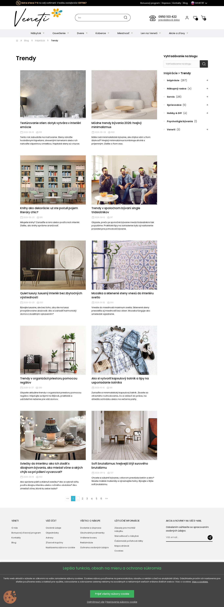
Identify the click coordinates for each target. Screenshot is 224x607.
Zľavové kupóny (54, 542)
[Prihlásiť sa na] (210, 537)
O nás (14, 527)
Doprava (166, 3)
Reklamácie (86, 542)
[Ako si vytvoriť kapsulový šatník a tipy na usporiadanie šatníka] (124, 350)
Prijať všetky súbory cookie (112, 594)
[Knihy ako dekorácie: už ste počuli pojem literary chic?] (53, 180)
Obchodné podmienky (92, 532)
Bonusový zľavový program (26, 532)
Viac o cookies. (200, 581)
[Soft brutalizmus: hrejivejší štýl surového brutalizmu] (124, 435)
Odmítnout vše (95, 602)
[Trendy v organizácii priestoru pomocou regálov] (53, 350)
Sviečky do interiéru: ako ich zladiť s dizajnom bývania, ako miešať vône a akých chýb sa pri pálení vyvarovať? (51, 468)
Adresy (49, 537)
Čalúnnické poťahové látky (128, 540)
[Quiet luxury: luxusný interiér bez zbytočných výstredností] (53, 265)
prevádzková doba (169, 20)
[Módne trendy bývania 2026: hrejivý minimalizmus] (124, 94)
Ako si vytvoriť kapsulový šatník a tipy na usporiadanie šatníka (120, 380)
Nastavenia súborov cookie (60, 547)
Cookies (118, 550)
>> (106, 498)
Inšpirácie (171, 73)
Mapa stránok (121, 545)
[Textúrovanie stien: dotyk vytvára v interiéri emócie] (53, 94)
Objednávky (52, 532)
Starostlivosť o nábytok (126, 536)
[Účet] (187, 17)
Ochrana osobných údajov (94, 547)
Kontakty (177, 3)
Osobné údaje (53, 527)
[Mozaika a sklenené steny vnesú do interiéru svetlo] (124, 265)
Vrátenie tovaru (88, 537)
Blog (185, 3)
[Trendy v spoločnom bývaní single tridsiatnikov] (124, 180)
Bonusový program (150, 3)
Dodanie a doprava (90, 527)
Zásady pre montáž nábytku (124, 529)
